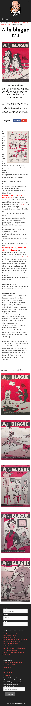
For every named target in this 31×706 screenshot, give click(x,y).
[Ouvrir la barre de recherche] (28, 2)
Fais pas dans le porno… (11, 644)
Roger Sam (11, 94)
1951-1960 (19, 97)
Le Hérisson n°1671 (9, 635)
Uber (22, 94)
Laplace (8, 90)
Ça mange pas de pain (10, 650)
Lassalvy (19, 90)
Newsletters (7, 670)
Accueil (11, 22)
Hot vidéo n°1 (7, 654)
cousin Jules (24, 88)
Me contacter (7, 672)
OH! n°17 (25, 257)
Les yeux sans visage (10, 633)
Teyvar (18, 94)
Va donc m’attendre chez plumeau (14, 652)
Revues (17, 22)
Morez (22, 91)
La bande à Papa (8, 646)
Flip (3, 90)
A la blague (8, 24)
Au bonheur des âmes (10, 637)
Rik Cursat (25, 93)
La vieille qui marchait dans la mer (14, 648)
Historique (6, 675)
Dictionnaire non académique (12, 662)
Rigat (19, 93)
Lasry (14, 90)
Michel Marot (14, 91)
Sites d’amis (7, 667)
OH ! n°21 (23, 204)
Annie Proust (14, 88)
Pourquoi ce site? (9, 665)
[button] (17, 120)
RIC (15, 93)
